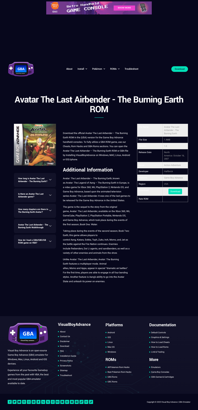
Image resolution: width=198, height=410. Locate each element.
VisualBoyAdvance (85, 155)
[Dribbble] (53, 402)
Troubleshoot (131, 69)
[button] (35, 180)
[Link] (81, 402)
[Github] (24, 402)
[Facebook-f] (10, 402)
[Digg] (43, 402)
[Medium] (72, 402)
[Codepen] (67, 402)
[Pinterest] (34, 402)
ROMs (113, 69)
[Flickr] (62, 402)
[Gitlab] (86, 402)
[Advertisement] (99, 37)
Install (81, 69)
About (69, 69)
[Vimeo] (77, 402)
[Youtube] (19, 402)
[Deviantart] (38, 402)
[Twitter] (14, 402)
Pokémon (97, 69)
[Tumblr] (48, 402)
